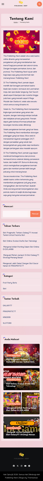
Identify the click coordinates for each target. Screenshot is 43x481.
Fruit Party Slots (10, 283)
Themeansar (32, 478)
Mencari (8, 206)
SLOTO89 (7, 323)
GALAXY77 (7, 305)
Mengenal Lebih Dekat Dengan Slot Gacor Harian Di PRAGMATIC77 (20, 264)
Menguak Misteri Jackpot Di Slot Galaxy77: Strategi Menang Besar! (21, 256)
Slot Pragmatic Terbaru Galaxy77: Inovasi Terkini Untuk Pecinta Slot (20, 234)
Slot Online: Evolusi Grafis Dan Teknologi (20, 241)
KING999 (6, 317)
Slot (4, 288)
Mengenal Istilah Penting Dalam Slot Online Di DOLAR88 (21, 409)
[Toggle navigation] (3, 4)
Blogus (22, 478)
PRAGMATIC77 (9, 311)
